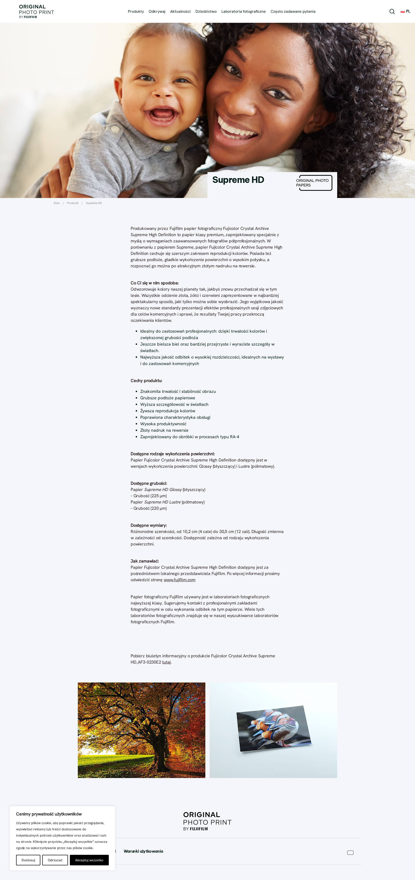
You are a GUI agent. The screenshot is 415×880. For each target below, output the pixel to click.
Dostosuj (28, 860)
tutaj (166, 662)
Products (73, 203)
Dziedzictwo (206, 11)
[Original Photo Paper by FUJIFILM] (36, 11)
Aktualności (180, 11)
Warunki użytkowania (143, 851)
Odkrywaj (157, 11)
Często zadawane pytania (293, 11)
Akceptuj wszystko (89, 860)
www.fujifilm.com (179, 579)
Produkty (136, 11)
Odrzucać (55, 860)
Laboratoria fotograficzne (243, 11)
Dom (57, 203)
